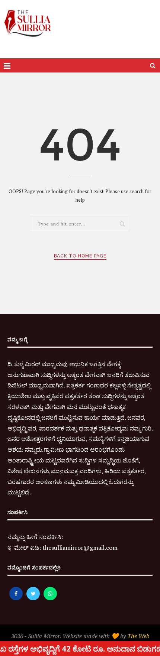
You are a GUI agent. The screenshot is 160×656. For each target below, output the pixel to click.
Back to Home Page (80, 256)
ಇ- (10, 547)
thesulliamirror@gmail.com (80, 547)
